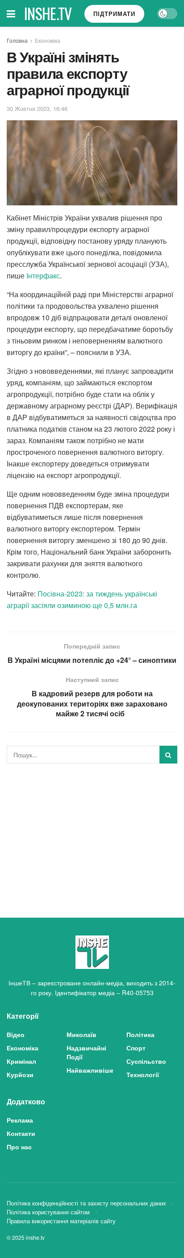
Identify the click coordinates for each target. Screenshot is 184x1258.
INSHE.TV (48, 13)
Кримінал (21, 1061)
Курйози (20, 1074)
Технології (142, 1074)
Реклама (20, 1119)
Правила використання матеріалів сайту (61, 1221)
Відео (16, 1034)
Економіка (47, 40)
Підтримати (114, 13)
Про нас (19, 1146)
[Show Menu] (11, 13)
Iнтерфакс (43, 275)
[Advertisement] (92, 832)
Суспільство (146, 1061)
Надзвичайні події (86, 1052)
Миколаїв (81, 1034)
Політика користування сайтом (48, 1212)
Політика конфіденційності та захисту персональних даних (86, 1203)
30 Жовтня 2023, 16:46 (37, 108)
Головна (17, 40)
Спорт (136, 1047)
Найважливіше (90, 1070)
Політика (140, 1034)
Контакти (21, 1133)
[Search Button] (168, 755)
